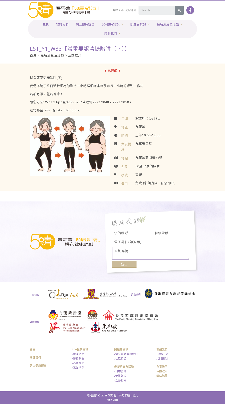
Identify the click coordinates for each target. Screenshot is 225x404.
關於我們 (62, 24)
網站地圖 (131, 10)
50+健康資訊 (111, 24)
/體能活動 (78, 354)
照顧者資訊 (138, 24)
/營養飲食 (78, 358)
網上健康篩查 (85, 24)
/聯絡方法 (162, 354)
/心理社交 (78, 363)
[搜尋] (179, 10)
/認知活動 (78, 367)
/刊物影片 (120, 371)
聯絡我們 (110, 33)
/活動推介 (120, 380)
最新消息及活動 (168, 24)
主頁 (46, 24)
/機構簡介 (162, 358)
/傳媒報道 (120, 375)
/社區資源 (120, 358)
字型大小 (118, 10)
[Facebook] (190, 10)
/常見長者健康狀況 (126, 354)
